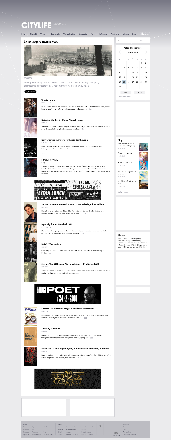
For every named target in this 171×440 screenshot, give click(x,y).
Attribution (127, 432)
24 (120, 82)
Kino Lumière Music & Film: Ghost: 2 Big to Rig (126, 144)
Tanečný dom (48, 100)
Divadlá (33, 34)
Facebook (99, 426)
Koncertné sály (123, 240)
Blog (134, 34)
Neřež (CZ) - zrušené (51, 244)
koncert (44, 123)
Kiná (119, 238)
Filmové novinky (49, 159)
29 (141, 82)
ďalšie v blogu (123, 192)
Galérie (133, 238)
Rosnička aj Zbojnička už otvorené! (127, 173)
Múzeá (120, 243)
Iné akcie (103, 34)
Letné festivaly (48, 434)
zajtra (139, 92)
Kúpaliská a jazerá (87, 434)
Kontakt (126, 424)
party (43, 103)
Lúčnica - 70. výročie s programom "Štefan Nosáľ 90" (67, 308)
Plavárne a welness (131, 247)
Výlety (134, 245)
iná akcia (49, 103)
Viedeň (142, 247)
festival (48, 227)
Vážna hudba (69, 34)
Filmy (23, 34)
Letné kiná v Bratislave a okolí (127, 182)
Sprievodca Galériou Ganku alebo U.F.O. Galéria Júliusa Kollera (72, 204)
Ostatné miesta (125, 245)
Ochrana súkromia (129, 434)
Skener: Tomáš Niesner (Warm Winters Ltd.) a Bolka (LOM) (70, 264)
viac (90, 109)
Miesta (126, 34)
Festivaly (115, 34)
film (42, 227)
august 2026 (133, 52)
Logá (124, 429)
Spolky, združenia (72, 434)
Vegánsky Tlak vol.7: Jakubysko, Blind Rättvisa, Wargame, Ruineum (75, 348)
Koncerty (83, 34)
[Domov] (36, 25)
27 (133, 82)
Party (93, 34)
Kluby (139, 238)
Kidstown (144, 34)
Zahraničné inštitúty (132, 243)
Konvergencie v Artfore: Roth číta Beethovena (64, 139)
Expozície (55, 34)
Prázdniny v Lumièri (125, 153)
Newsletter (116, 435)
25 (124, 82)
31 (120, 86)
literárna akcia (46, 143)
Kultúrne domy (136, 240)
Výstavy (44, 34)
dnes (125, 92)
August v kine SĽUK (125, 162)
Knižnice (144, 243)
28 (137, 82)
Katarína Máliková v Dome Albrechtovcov (62, 120)
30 (146, 82)
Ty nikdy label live (50, 328)
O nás (125, 427)
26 (128, 82)
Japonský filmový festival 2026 (56, 224)
